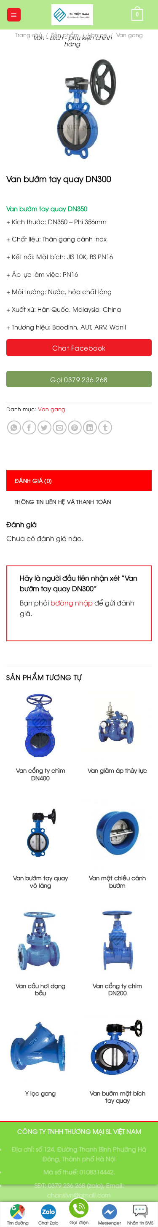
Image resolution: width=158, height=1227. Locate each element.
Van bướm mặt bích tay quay (117, 1096)
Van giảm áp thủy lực (117, 770)
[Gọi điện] (79, 1209)
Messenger (109, 1222)
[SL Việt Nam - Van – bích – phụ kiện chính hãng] (72, 14)
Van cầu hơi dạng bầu (40, 989)
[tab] (79, 480)
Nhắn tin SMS (140, 1222)
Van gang (129, 34)
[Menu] (14, 15)
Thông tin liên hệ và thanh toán (63, 501)
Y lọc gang (40, 1093)
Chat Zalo (48, 1222)
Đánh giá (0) (33, 480)
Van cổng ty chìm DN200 (117, 989)
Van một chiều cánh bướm (117, 881)
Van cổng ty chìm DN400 (40, 773)
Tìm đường (18, 1222)
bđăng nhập (72, 602)
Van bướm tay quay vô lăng (40, 881)
